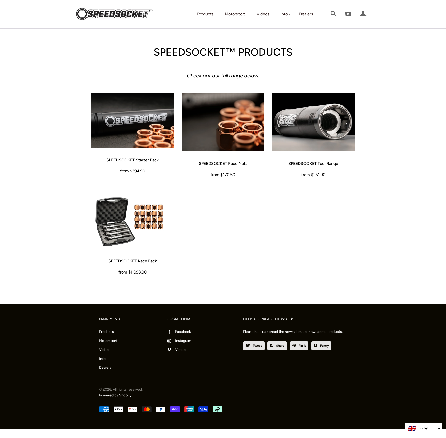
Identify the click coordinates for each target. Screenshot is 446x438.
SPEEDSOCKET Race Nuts (223, 163)
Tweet (257, 346)
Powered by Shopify (115, 395)
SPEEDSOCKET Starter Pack (132, 160)
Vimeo (180, 350)
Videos (263, 14)
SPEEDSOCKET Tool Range (313, 163)
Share (279, 346)
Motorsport (235, 14)
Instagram (183, 340)
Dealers (306, 14)
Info (284, 14)
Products (205, 14)
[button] (423, 428)
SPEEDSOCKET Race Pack (132, 261)
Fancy (324, 346)
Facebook (183, 331)
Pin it (302, 346)
